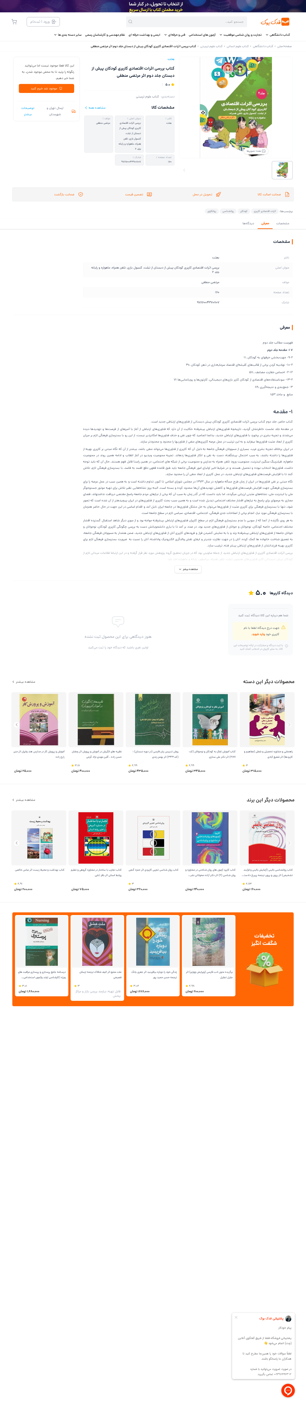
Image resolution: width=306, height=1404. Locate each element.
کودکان (244, 211)
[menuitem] (277, 34)
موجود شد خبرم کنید (44, 88)
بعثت (171, 59)
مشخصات (282, 223)
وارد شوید (258, 634)
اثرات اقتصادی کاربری (265, 211)
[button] (17, 725)
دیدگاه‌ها (248, 223)
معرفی (265, 223)
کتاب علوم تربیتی (147, 96)
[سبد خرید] (14, 21)
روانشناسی (228, 211)
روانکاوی (211, 211)
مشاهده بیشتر (25, 682)
